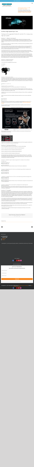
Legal (27, 285)
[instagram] (21, 260)
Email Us (26, 8)
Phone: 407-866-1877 (21, 8)
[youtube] (19, 260)
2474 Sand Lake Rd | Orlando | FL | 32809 (24, 7)
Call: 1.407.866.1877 (17, 1)
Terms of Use (24, 285)
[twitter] (15, 260)
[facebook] (13, 260)
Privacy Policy (20, 285)
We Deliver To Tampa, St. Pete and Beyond (24, 12)
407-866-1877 (4, 238)
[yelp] (17, 260)
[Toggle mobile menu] (32, 3)
